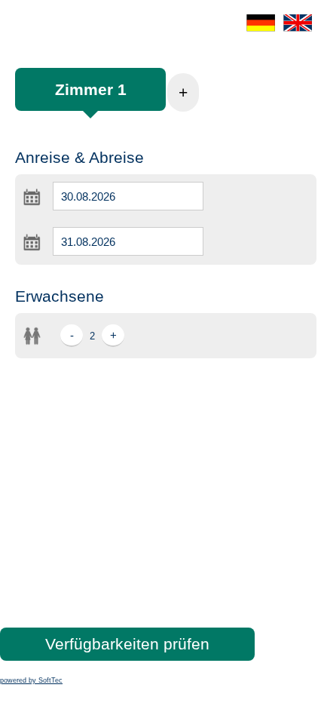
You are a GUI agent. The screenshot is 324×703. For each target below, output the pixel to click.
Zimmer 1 (91, 89)
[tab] (90, 97)
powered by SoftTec (31, 680)
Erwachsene (59, 296)
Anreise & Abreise (79, 157)
